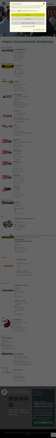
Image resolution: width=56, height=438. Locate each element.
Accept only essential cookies (28, 23)
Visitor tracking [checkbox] (23, 11)
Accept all (28, 15)
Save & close (28, 19)
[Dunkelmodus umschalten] (44, 4)
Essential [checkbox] (15, 11)
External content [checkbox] (33, 11)
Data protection (37, 29)
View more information (27, 26)
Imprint (43, 29)
